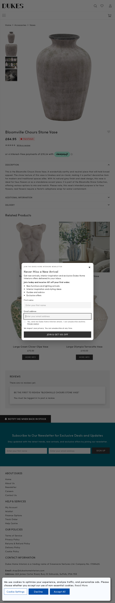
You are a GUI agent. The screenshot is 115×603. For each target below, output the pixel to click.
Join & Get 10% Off (57, 334)
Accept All (59, 591)
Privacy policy (33, 324)
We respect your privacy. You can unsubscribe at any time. (48, 328)
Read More (81, 585)
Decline (38, 591)
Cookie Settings (16, 591)
